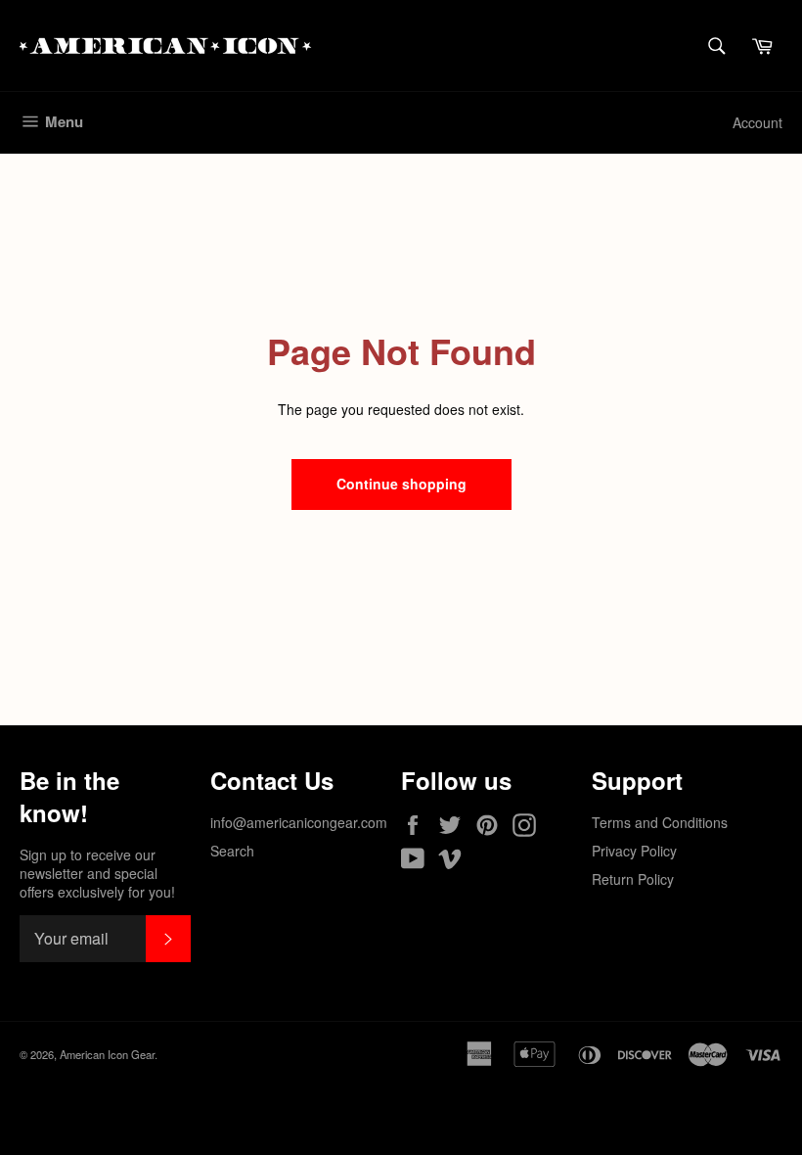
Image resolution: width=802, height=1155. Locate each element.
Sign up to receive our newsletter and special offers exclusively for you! (97, 874)
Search (232, 850)
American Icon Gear (107, 1054)
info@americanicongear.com (298, 822)
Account (757, 122)
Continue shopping (401, 483)
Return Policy (633, 879)
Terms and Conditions (660, 822)
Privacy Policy (634, 850)
